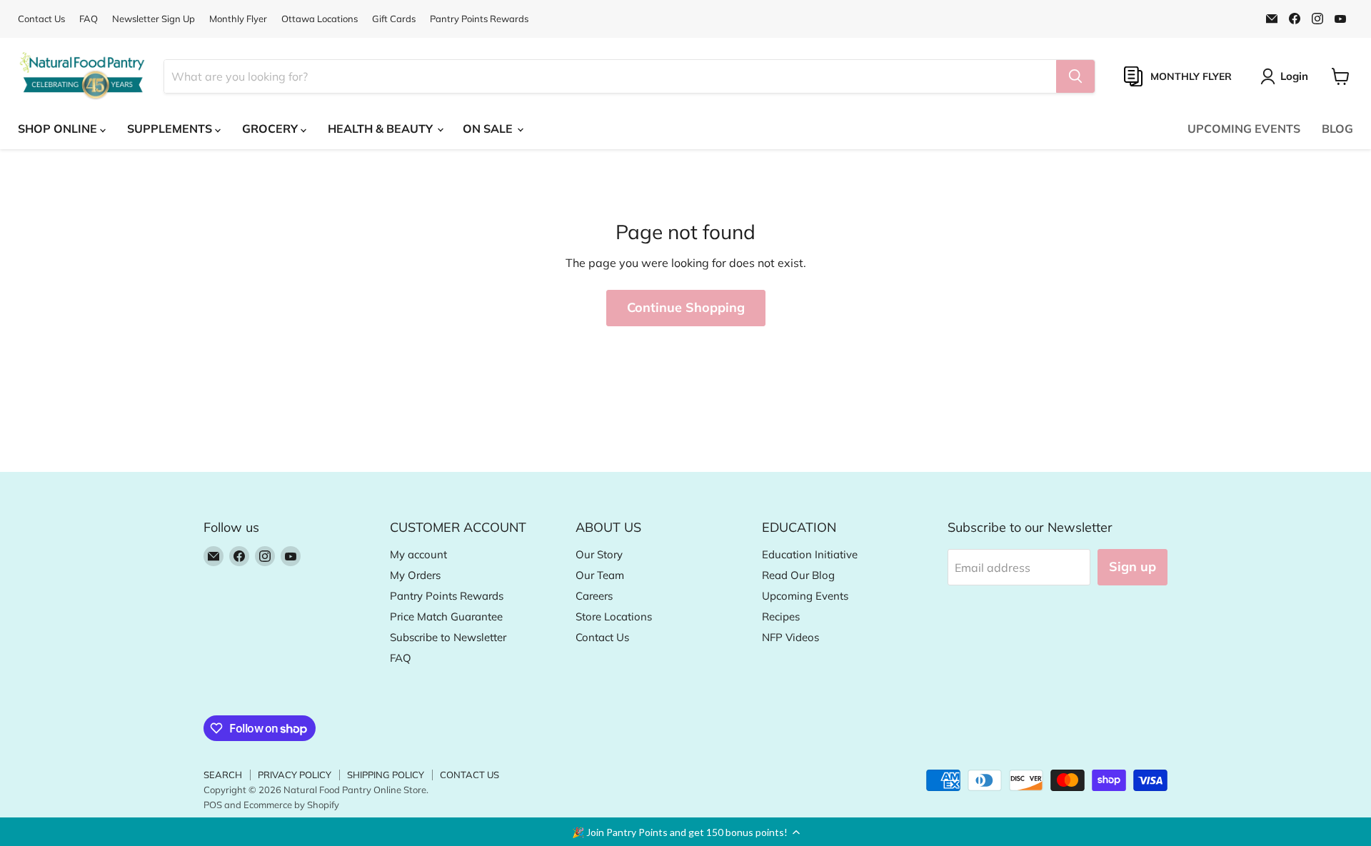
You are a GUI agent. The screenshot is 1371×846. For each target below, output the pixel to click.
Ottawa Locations (319, 19)
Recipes (781, 616)
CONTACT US (469, 774)
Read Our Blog (798, 575)
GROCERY (271, 128)
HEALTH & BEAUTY (382, 128)
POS (213, 804)
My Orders (415, 575)
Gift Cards (394, 19)
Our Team (600, 575)
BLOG (1337, 128)
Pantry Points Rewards (479, 19)
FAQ (88, 19)
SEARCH (223, 774)
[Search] (1075, 76)
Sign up (1132, 566)
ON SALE (489, 128)
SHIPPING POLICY (385, 774)
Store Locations (614, 616)
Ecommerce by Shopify (291, 804)
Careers (594, 596)
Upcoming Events (805, 596)
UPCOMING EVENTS (1243, 128)
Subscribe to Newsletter (448, 637)
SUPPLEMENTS (171, 128)
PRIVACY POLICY (294, 774)
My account (418, 554)
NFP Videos (790, 637)
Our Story (599, 554)
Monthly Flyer (238, 19)
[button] (685, 831)
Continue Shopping (686, 307)
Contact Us (41, 19)
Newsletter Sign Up (153, 19)
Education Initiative (810, 554)
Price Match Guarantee (446, 616)
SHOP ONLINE (59, 128)
